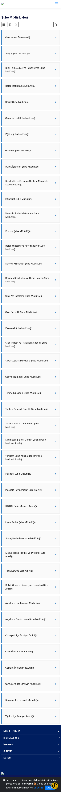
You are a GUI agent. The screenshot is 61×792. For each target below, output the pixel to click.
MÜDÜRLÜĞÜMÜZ (11, 731)
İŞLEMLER (8, 744)
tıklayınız (38, 787)
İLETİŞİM (7, 758)
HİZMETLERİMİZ (11, 738)
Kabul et (50, 788)
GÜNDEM (7, 751)
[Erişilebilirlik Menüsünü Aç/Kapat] (54, 785)
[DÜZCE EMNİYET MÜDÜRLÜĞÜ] (17, 4)
